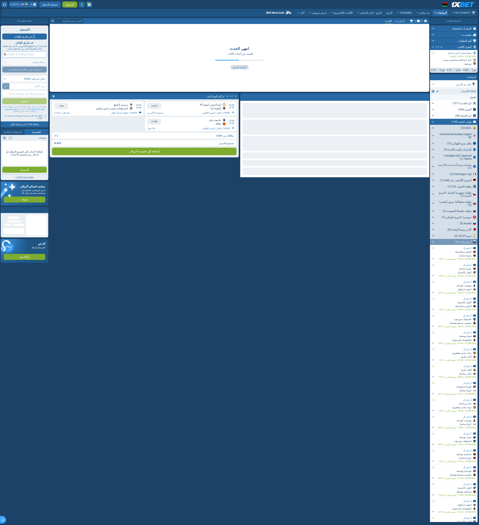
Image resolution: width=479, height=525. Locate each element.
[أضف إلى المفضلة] (433, 53)
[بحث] (53, 21)
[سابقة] (441, 47)
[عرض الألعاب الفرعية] (433, 259)
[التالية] (432, 47)
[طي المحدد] (437, 91)
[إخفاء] (433, 122)
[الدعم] (4, 4)
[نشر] (433, 28)
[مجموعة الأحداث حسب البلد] (433, 91)
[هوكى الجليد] (418, 21)
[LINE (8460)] (425, 21)
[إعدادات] (33, 4)
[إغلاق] (4, 210)
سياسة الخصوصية (11, 109)
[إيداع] (82, 4)
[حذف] (53, 96)
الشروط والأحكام (38, 109)
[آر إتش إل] (411, 21)
